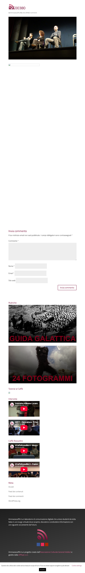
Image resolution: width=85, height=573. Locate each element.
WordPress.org (14, 500)
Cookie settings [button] (77, 565)
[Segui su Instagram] (42, 544)
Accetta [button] (42, 570)
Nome (11, 266)
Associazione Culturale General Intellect (55, 552)
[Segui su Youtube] (46, 544)
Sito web (11, 280)
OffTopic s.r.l (23, 554)
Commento (13, 240)
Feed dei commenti (16, 496)
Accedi (11, 486)
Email (11, 273)
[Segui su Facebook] (38, 544)
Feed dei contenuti (15, 491)
